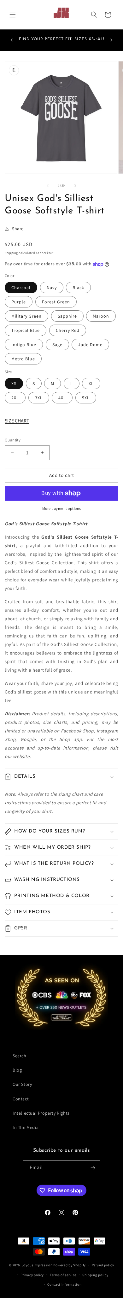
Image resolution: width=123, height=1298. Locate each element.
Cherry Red (67, 330)
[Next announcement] (111, 40)
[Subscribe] (93, 1167)
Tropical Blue (25, 330)
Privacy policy (32, 1275)
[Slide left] (48, 186)
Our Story (22, 1084)
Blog (17, 1070)
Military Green (26, 316)
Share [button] (18, 228)
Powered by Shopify (69, 1265)
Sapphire (67, 316)
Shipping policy (95, 1275)
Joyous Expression (37, 1265)
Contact (21, 1099)
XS (13, 383)
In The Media (25, 1127)
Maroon (101, 316)
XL (91, 383)
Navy (52, 287)
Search (19, 1056)
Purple (18, 302)
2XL (15, 398)
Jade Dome (90, 344)
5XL (86, 398)
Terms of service (63, 1275)
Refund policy (103, 1265)
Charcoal (21, 287)
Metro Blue (23, 359)
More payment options (61, 508)
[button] (13, 15)
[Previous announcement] (12, 40)
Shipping (11, 253)
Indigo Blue (23, 344)
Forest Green (56, 302)
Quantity (12, 440)
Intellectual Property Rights (41, 1113)
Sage (57, 344)
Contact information (64, 1284)
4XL (62, 398)
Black (78, 287)
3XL (39, 398)
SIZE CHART (17, 420)
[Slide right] (75, 186)
